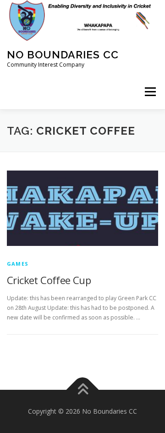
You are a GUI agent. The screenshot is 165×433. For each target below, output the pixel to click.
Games (17, 263)
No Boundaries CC (63, 54)
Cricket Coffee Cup (49, 280)
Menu (149, 92)
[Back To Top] (82, 390)
